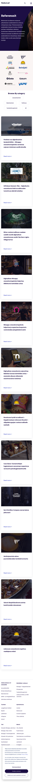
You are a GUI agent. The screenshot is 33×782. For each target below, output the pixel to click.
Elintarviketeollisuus (6, 691)
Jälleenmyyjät (20, 733)
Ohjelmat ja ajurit (5, 744)
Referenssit (19, 711)
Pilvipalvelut (19, 689)
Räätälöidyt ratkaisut (22, 683)
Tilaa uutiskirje (20, 716)
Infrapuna (3, 716)
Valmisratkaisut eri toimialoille (6, 683)
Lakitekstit (19, 742)
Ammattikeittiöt (16, 98)
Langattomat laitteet (6, 708)
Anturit (3, 719)
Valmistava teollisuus (6, 699)
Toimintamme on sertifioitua (23, 736)
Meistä (18, 724)
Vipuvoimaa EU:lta (21, 739)
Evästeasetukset (16, 767)
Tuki (2, 724)
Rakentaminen (10, 103)
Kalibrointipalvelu (5, 739)
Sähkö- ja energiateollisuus (8, 696)
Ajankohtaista (20, 704)
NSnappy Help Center (6, 730)
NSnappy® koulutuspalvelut (8, 733)
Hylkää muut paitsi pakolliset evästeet (16, 775)
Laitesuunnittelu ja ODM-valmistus (22, 695)
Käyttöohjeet (4, 742)
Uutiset (18, 708)
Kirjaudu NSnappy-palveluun (8, 728)
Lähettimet (4, 713)
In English (18, 744)
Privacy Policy (24, 754)
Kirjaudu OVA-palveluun (7, 736)
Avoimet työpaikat (21, 713)
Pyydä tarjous (19, 730)
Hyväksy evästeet (16, 771)
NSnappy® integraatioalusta (23, 686)
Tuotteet (3, 704)
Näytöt (3, 711)
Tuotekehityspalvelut (12, 108)
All (25, 108)
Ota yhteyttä (19, 728)
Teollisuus (24, 103)
